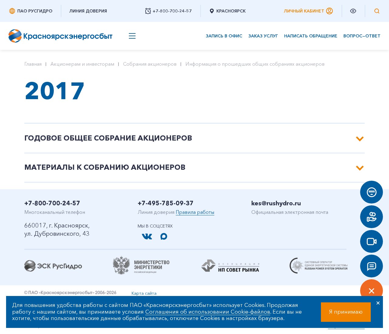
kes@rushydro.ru (276, 203)
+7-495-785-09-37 (166, 203)
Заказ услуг (263, 36)
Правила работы (195, 212)
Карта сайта (144, 293)
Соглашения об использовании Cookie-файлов (207, 311)
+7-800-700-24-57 (52, 203)
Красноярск (231, 11)
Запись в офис (224, 36)
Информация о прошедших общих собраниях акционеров (255, 64)
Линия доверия (88, 11)
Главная (33, 64)
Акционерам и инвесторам (82, 64)
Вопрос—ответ (361, 36)
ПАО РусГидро (34, 11)
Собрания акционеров (150, 64)
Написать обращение (310, 36)
